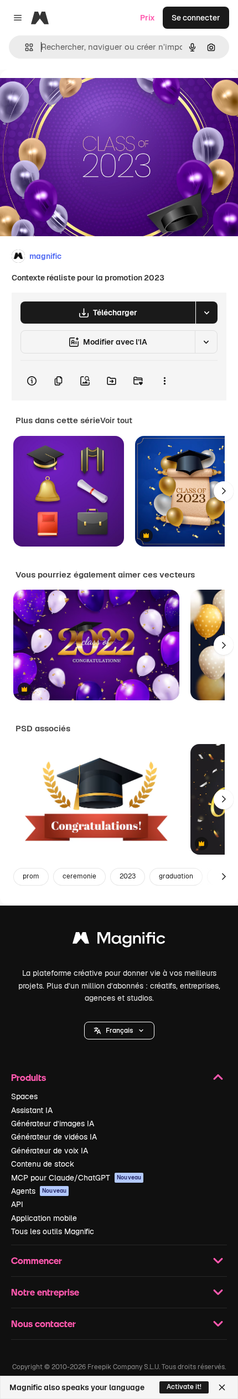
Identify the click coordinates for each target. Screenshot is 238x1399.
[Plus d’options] (164, 381)
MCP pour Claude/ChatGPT (76, 1178)
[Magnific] (119, 940)
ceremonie (79, 876)
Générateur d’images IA (52, 1123)
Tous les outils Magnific (52, 1231)
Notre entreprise (45, 1292)
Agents (38, 1191)
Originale (73, 95)
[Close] (222, 1387)
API (17, 1204)
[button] (119, 1030)
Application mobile (44, 1218)
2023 (128, 876)
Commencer (36, 1260)
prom (31, 876)
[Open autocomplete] (24, 47)
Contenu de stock (42, 1164)
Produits (28, 1077)
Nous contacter (43, 1323)
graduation (176, 876)
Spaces (24, 1096)
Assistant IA (32, 1110)
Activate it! (184, 1386)
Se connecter (196, 18)
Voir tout (116, 420)
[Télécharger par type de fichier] (206, 312)
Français (119, 1030)
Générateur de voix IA (49, 1151)
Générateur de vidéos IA (54, 1137)
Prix (147, 18)
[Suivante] (224, 491)
